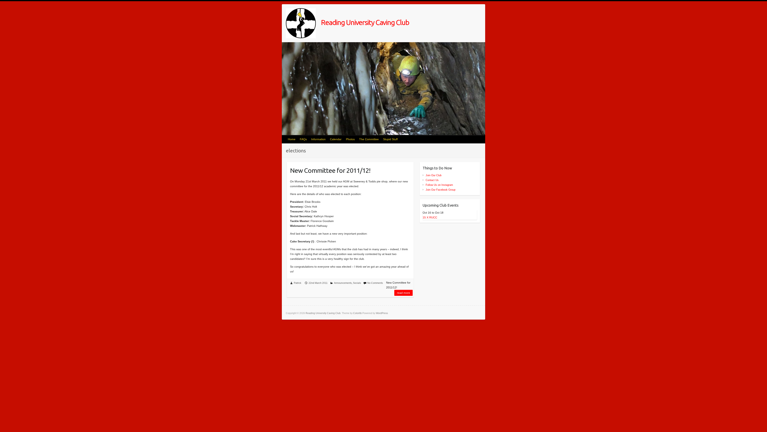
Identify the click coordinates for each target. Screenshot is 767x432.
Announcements (343, 283)
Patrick (297, 283)
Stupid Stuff (390, 139)
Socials (357, 283)
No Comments (375, 283)
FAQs (303, 139)
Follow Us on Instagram (439, 184)
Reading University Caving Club (364, 22)
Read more (403, 292)
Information (318, 139)
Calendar (336, 139)
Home (291, 139)
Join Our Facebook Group (440, 189)
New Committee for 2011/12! (330, 170)
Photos (350, 139)
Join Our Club (433, 175)
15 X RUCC (430, 217)
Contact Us (432, 180)
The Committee (369, 139)
